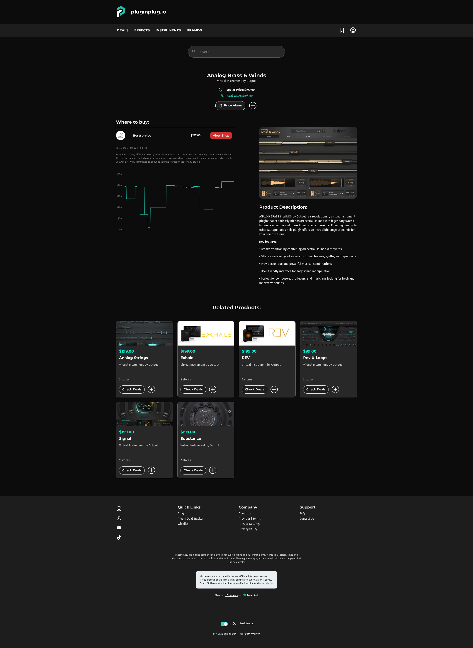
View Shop (221, 135)
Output (251, 81)
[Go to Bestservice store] (121, 135)
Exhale (187, 358)
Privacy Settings (249, 523)
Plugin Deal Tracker (190, 518)
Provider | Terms (250, 518)
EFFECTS (142, 30)
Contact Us (307, 518)
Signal (125, 438)
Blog (181, 513)
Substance (191, 438)
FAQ (302, 513)
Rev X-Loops (315, 358)
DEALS (122, 30)
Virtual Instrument (229, 81)
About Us (245, 513)
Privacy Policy (248, 529)
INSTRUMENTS (168, 30)
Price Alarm (230, 105)
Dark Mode (242, 623)
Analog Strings (133, 358)
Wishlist (183, 523)
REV (246, 358)
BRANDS (194, 30)
